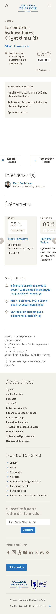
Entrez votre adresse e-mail (23, 521)
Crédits (13, 606)
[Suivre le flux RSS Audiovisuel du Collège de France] (47, 552)
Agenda (10, 389)
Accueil (8, 336)
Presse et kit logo (15, 417)
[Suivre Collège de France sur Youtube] (36, 552)
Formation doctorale (17, 422)
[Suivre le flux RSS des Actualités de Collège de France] (42, 552)
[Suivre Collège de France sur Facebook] (8, 552)
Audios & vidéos (14, 394)
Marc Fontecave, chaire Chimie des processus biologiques (29, 302)
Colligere (14, 476)
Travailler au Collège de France (22, 427)
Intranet (14, 462)
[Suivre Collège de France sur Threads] (19, 552)
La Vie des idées (18, 490)
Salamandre (16, 472)
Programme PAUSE (19, 486)
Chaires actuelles (13, 340)
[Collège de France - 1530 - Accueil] (28, 8)
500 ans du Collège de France (21, 413)
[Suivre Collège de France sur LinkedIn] (31, 552)
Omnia (13, 467)
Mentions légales (37, 600)
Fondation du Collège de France (25, 481)
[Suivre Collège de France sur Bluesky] (25, 552)
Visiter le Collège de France (20, 436)
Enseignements (16, 351)
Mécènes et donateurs (17, 441)
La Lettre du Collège (16, 408)
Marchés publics (14, 431)
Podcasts (11, 398)
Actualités (11, 403)
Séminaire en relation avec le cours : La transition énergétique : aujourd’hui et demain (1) (30, 289)
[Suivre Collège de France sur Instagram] (14, 552)
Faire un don (16, 567)
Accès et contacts (19, 600)
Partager (43, 70)
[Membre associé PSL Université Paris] (39, 584)
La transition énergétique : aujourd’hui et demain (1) (27, 313)
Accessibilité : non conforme (32, 606)
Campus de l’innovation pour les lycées (29, 495)
